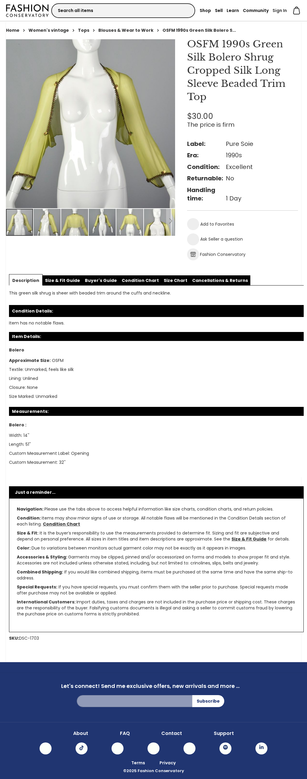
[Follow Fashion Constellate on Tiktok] (82, 748)
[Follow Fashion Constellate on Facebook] (118, 748)
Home (12, 30)
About (80, 733)
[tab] (26, 280)
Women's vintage (48, 30)
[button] (47, 222)
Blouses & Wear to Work (126, 30)
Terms (138, 763)
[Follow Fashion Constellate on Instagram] (46, 748)
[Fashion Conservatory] (27, 10)
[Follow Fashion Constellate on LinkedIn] (261, 748)
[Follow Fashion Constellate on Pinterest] (189, 748)
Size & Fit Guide (249, 539)
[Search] (185, 10)
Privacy (167, 763)
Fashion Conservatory (223, 254)
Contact (171, 733)
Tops (83, 30)
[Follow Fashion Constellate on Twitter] (153, 748)
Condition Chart (61, 524)
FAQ (125, 733)
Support (224, 733)
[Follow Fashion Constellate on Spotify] (225, 748)
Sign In (280, 10)
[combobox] (123, 10)
